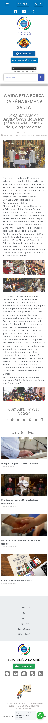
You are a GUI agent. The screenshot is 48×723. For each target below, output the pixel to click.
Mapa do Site (7, 716)
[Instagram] (24, 673)
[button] (7, 4)
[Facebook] (7, 673)
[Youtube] (15, 673)
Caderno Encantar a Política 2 (16, 580)
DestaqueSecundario (13, 135)
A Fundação (22, 608)
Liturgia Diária (24, 624)
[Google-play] (40, 673)
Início (24, 602)
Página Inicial (28, 135)
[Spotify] (32, 673)
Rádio (24, 618)
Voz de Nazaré (41, 135)
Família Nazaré (24, 629)
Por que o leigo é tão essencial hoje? (20, 463)
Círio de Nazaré (24, 634)
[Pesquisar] (41, 77)
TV (24, 613)
